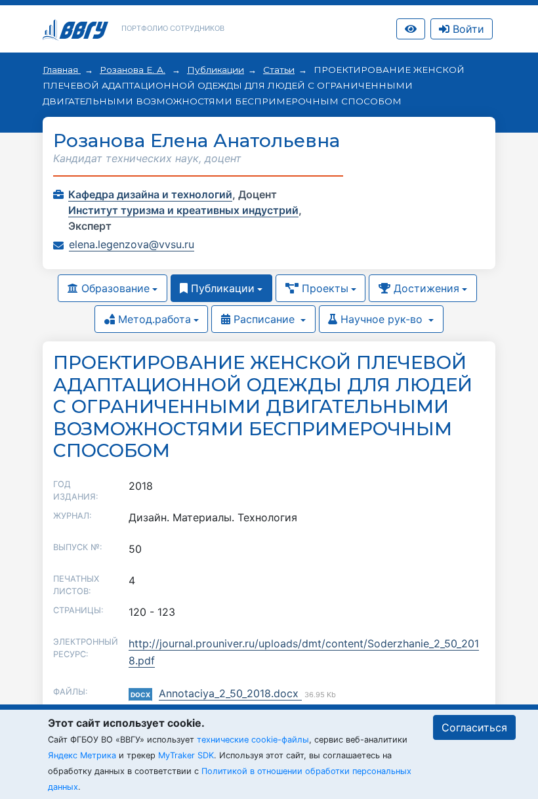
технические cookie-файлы (253, 740)
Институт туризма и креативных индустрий (183, 210)
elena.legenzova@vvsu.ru (131, 244)
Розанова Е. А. (132, 69)
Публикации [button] (221, 288)
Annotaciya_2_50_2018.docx (230, 693)
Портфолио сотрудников (172, 28)
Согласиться (474, 727)
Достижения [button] (424, 288)
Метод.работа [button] (153, 319)
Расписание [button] (264, 319)
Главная (62, 69)
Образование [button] (114, 288)
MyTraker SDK (186, 755)
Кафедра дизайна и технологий (150, 194)
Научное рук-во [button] (381, 319)
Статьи (279, 69)
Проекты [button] (323, 288)
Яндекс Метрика (82, 755)
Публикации (215, 69)
